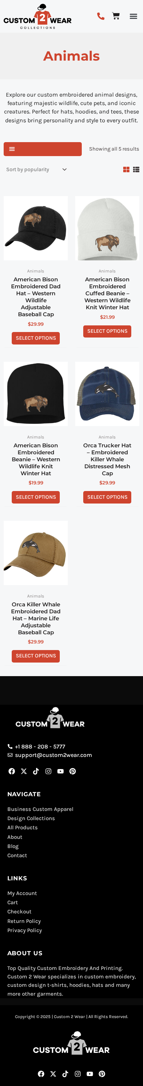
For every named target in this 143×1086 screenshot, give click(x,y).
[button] (133, 16)
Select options (36, 338)
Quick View (36, 257)
